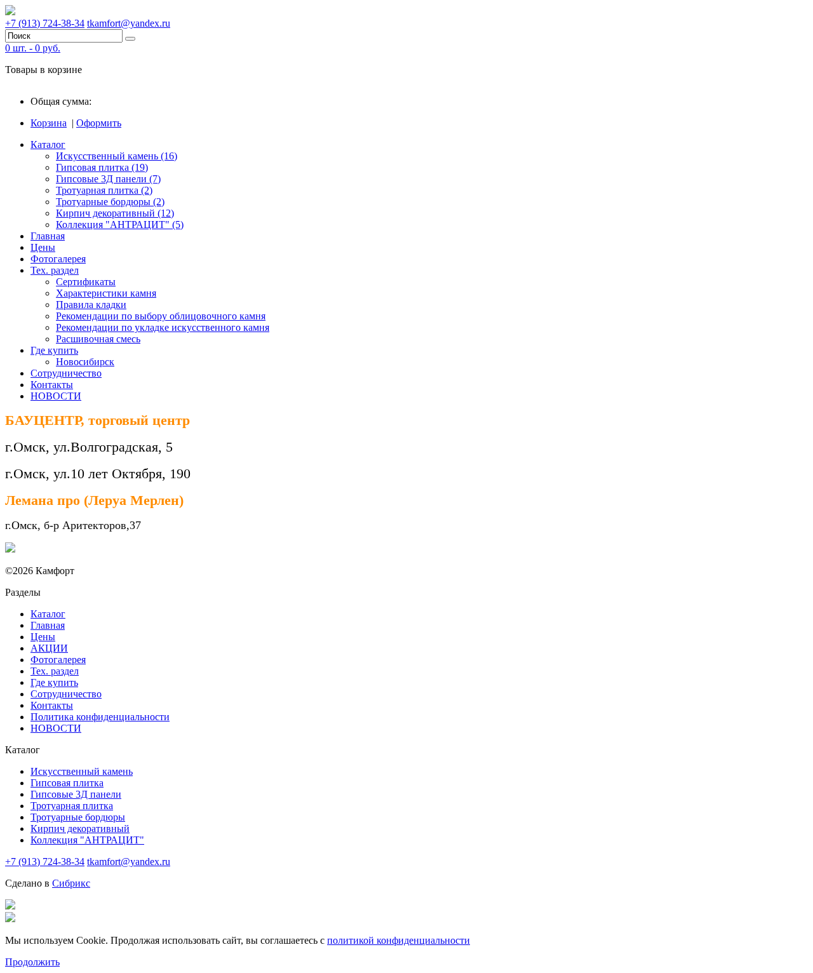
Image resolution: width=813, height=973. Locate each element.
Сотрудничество (66, 373)
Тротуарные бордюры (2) (110, 201)
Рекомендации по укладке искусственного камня (162, 327)
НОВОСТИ (55, 396)
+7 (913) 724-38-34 (44, 23)
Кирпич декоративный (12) (115, 213)
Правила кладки (91, 304)
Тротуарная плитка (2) (104, 190)
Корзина (48, 122)
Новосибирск (85, 361)
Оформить (98, 122)
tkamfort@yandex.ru (128, 23)
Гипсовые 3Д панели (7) (108, 178)
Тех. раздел (54, 270)
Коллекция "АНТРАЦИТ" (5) (120, 224)
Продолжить (32, 961)
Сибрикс (71, 883)
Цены (42, 247)
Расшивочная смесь (98, 338)
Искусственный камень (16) (116, 156)
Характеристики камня (106, 293)
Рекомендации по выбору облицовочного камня (160, 316)
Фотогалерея (58, 258)
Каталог (47, 144)
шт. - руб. (32, 48)
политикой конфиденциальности (398, 940)
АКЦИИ (49, 648)
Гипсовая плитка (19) (102, 167)
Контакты (51, 384)
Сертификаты (86, 281)
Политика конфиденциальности (100, 716)
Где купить (54, 350)
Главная (47, 236)
